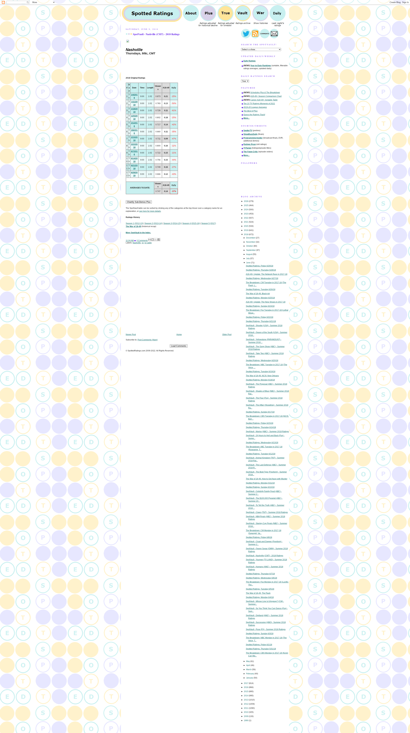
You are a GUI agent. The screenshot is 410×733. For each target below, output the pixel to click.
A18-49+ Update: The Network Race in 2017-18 (266, 274)
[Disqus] (178, 291)
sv (143, 243)
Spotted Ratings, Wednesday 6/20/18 (262, 360)
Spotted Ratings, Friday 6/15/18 (259, 423)
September (251, 250)
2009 (246, 716)
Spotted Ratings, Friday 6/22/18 (259, 317)
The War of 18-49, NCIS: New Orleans (262, 376)
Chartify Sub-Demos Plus (139, 202)
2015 (246, 691)
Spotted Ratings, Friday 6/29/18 (259, 266)
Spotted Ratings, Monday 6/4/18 (260, 597)
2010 (246, 712)
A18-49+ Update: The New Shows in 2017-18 (265, 302)
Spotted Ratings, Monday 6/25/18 (260, 298)
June (248, 263)
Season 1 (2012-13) (134, 223)
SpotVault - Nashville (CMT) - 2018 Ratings (156, 34)
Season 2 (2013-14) (153, 223)
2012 (246, 704)
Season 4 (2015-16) (191, 223)
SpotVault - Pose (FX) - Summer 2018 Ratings (266, 629)
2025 (246, 205)
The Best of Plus (250, 111)
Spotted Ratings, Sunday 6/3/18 (259, 633)
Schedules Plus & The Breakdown (265, 92)
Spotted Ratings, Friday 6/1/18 (259, 645)
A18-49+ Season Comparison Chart (266, 96)
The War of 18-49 (133, 226)
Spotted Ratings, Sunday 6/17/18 (260, 412)
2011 (246, 708)
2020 (246, 226)
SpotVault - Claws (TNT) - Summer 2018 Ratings (267, 512)
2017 (246, 683)
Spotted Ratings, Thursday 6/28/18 (261, 270)
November (251, 242)
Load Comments (178, 346)
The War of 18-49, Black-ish (258, 293)
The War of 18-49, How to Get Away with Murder (266, 479)
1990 (246, 720)
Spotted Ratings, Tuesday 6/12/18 (260, 454)
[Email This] (149, 239)
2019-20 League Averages (255, 107)
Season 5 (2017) (208, 223)
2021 (246, 222)
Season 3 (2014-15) (172, 223)
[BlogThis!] (152, 239)
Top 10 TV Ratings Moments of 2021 (259, 103)
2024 (246, 209)
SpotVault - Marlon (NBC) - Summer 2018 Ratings (267, 431)
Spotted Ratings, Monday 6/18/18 (260, 380)
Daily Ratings (249, 61)
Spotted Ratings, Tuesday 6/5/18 (260, 589)
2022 (246, 218)
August (249, 254)
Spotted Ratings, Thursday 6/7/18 (260, 574)
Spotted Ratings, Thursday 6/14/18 (261, 427)
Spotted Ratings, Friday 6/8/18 (259, 537)
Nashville (137, 243)
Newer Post (131, 334)
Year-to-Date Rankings (260, 65)
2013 (246, 700)
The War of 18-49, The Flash (258, 593)
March (249, 669)
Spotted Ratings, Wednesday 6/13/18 (262, 442)
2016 (246, 687)
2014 (246, 696)
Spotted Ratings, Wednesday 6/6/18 (261, 578)
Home (179, 334)
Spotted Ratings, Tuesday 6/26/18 (260, 289)
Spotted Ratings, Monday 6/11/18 (260, 483)
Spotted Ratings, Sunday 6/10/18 (260, 487)
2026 (246, 201)
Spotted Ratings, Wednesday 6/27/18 (262, 278)
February (250, 674)
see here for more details (150, 211)
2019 (246, 230)
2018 (246, 234)
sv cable (148, 243)
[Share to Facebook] (158, 239)
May (248, 661)
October (250, 246)
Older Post (226, 334)
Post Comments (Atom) (148, 340)
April (248, 665)
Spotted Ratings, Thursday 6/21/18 (261, 321)
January (250, 678)
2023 (246, 214)
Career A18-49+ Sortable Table (264, 100)
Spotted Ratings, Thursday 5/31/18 (261, 649)
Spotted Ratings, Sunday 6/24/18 (260, 306)
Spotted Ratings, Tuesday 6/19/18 (260, 371)
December (251, 238)
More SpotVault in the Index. (138, 233)
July (248, 258)
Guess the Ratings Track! (254, 115)
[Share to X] (155, 239)
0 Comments (142, 240)
